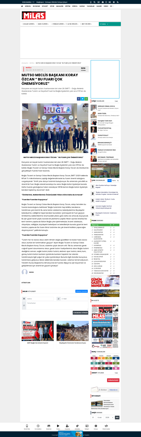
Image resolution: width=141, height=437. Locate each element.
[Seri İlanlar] (106, 1)
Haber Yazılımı (84, 435)
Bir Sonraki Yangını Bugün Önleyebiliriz (105, 124)
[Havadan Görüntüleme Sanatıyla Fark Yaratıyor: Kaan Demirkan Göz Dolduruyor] (97, 403)
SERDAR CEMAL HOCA (106, 106)
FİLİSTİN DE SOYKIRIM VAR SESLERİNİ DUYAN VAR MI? (108, 160)
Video (58, 429)
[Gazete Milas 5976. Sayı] (105, 326)
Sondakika (38, 429)
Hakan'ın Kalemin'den (107, 150)
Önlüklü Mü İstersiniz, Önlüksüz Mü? (108, 116)
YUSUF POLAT (103, 135)
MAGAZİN (59, 6)
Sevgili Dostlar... (102, 152)
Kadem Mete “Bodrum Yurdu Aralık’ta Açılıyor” (103, 200)
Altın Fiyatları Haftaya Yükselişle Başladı (104, 186)
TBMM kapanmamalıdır (105, 145)
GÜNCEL (28, 6)
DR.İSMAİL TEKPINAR (106, 157)
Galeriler (49, 429)
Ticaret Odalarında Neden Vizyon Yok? (108, 109)
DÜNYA (74, 6)
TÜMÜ (116, 101)
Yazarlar (67, 429)
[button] (111, 6)
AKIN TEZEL (102, 113)
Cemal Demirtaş (104, 128)
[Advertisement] (84, 15)
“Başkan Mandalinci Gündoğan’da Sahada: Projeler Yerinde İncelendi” (105, 193)
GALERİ (99, 6)
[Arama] (94, 1)
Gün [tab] (109, 180)
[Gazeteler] (110, 1)
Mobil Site (27, 429)
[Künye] (114, 1)
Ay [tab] (118, 180)
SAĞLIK (82, 6)
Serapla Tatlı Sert (105, 121)
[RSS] (117, 1)
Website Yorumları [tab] (81, 291)
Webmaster (106, 429)
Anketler (77, 429)
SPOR (52, 6)
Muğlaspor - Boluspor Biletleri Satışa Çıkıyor (51, 2)
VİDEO (106, 6)
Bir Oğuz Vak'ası (103, 130)
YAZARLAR (90, 6)
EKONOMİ (36, 6)
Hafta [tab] (114, 180)
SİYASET (45, 6)
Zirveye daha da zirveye (105, 137)
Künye (96, 429)
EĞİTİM (67, 6)
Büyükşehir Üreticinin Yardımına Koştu (104, 214)
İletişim (87, 429)
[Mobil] (90, 1)
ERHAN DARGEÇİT (105, 143)
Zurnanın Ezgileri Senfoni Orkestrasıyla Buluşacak (102, 207)
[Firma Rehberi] (103, 1)
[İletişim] (99, 1)
